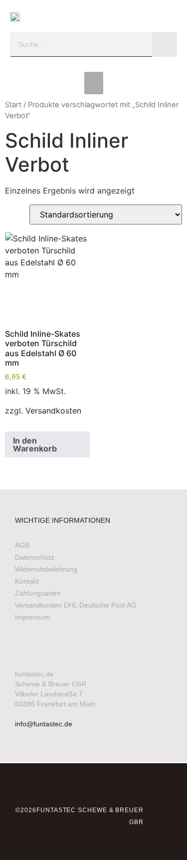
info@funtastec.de (43, 724)
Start (13, 104)
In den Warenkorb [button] (35, 444)
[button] (93, 83)
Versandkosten (53, 411)
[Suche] (164, 44)
